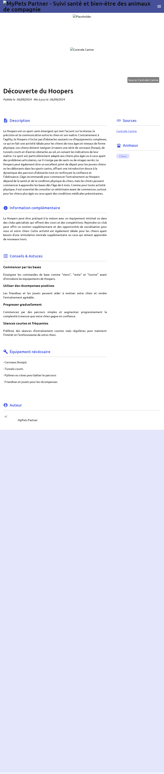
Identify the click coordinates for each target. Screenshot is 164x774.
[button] (10, 420)
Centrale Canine (126, 131)
